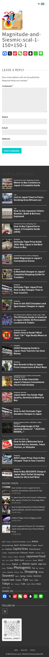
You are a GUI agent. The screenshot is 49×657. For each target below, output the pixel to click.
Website (6, 138)
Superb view (8, 579)
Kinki (16, 560)
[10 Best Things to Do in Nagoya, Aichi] (6, 519)
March (40, 560)
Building (9, 549)
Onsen (4, 568)
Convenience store (13, 553)
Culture (32, 650)
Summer (37, 575)
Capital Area (20, 548)
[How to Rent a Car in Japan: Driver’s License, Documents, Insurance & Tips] (6, 490)
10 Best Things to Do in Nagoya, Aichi (26, 518)
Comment (7, 86)
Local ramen (28, 560)
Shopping (30, 571)
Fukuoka (37, 553)
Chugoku (4, 553)
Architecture (25, 545)
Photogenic (22, 567)
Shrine (41, 572)
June (7, 560)
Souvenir (8, 575)
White (33, 584)
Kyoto (22, 560)
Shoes (21, 572)
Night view (42, 564)
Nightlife (34, 564)
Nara (20, 564)
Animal (28, 542)
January (22, 557)
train (28, 584)
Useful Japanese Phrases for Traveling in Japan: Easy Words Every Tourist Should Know (28, 529)
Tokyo (6, 583)
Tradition (17, 584)
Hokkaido (10, 557)
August (35, 545)
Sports (17, 576)
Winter (38, 584)
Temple (18, 580)
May (3, 564)
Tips (25, 579)
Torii (12, 584)
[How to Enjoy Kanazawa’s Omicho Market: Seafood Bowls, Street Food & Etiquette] (6, 510)
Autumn (40, 545)
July (3, 560)
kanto (11, 560)
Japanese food (35, 556)
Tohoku (31, 580)
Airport (9, 542)
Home (16, 650)
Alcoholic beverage (18, 542)
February (24, 552)
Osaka (10, 568)
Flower (31, 552)
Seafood (4, 572)
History (4, 557)
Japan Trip (24, 650)
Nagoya (15, 564)
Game (43, 553)
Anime (35, 541)
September (10, 572)
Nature (26, 563)
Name (5, 116)
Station (29, 576)
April (16, 545)
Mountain (8, 564)
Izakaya (15, 557)
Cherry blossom (34, 549)
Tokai (36, 580)
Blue (3, 549)
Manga (35, 560)
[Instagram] (4, 611)
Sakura (41, 568)
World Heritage (6, 587)
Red (37, 568)
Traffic (23, 584)
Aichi (4, 542)
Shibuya (16, 572)
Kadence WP (39, 654)
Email (5, 127)
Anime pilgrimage (7, 545)
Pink (33, 568)
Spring (22, 576)
